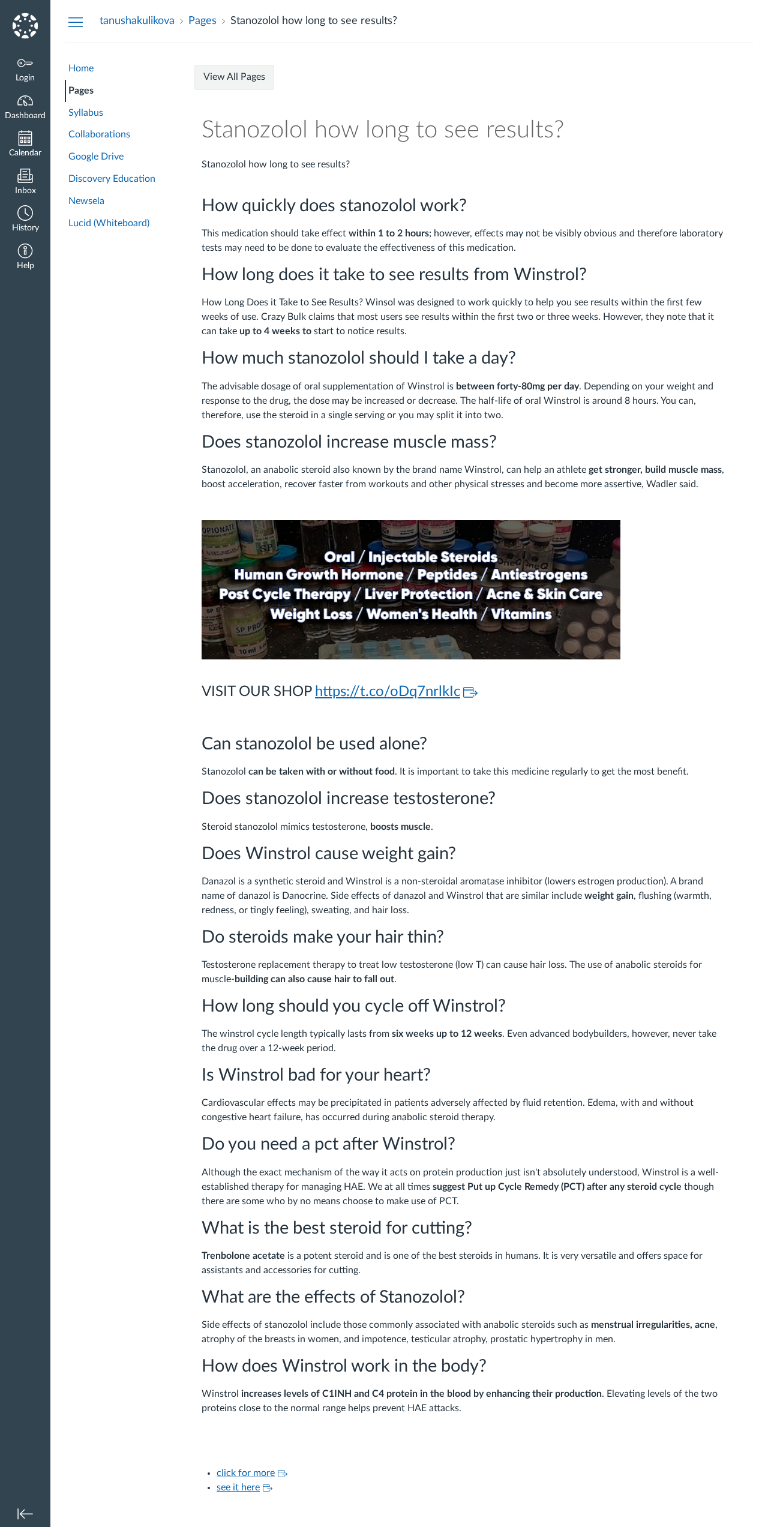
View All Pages (234, 77)
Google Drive (96, 156)
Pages (81, 90)
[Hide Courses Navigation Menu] (75, 22)
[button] (25, 220)
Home (81, 68)
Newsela (86, 201)
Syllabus (85, 113)
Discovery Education (111, 179)
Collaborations (99, 134)
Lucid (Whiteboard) (108, 223)
